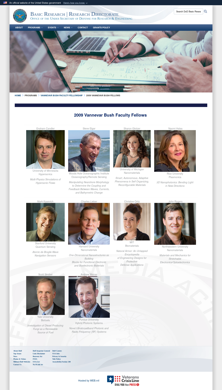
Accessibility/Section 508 (61, 362)
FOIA (35, 359)
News (67, 27)
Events (52, 27)
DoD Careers (57, 351)
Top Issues (17, 354)
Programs (34, 27)
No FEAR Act (38, 365)
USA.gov (36, 362)
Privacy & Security (59, 356)
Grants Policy (101, 27)
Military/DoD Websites (21, 362)
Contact (83, 27)
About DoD (17, 351)
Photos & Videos (19, 359)
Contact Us (17, 365)
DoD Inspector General (41, 351)
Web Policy (56, 359)
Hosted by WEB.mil (88, 380)
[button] (75, 3)
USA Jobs (56, 354)
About (19, 27)
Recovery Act (37, 356)
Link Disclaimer (39, 354)
